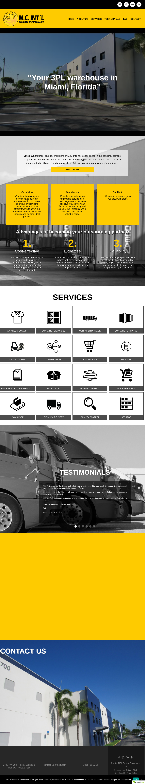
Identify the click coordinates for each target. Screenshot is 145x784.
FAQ (125, 19)
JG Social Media (131, 770)
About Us (82, 19)
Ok (136, 779)
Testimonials (112, 19)
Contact (135, 19)
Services (96, 19)
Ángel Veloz (132, 773)
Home (71, 19)
